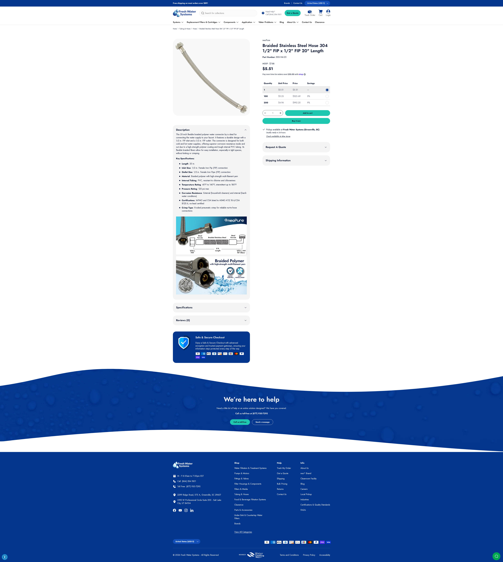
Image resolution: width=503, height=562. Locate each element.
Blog (282, 22)
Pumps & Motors (241, 473)
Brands (287, 3)
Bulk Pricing (282, 483)
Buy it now (296, 121)
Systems (176, 22)
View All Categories (243, 531)
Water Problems (266, 22)
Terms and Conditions (289, 555)
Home (175, 29)
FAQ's (303, 510)
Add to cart (307, 113)
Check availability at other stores (278, 136)
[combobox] (228, 13)
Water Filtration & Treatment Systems (250, 468)
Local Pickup (306, 494)
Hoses (195, 29)
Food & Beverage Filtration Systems (250, 499)
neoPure (266, 40)
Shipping (281, 478)
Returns (280, 489)
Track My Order (284, 468)
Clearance (319, 22)
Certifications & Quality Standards (315, 504)
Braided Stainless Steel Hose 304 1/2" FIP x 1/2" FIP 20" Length (221, 29)
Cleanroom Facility (308, 478)
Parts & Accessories (243, 510)
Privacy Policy (309, 555)
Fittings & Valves (241, 478)
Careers (304, 489)
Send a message (263, 422)
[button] (320, 13)
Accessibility (324, 555)
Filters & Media (241, 489)
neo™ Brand (305, 473)
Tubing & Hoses (184, 29)
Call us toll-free (240, 422)
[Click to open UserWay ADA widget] (5, 557)
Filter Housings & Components (247, 483)
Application (247, 22)
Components (229, 22)
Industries (304, 499)
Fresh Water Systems (190, 555)
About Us (291, 22)
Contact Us (297, 3)
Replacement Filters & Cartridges (202, 22)
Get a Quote (293, 13)
